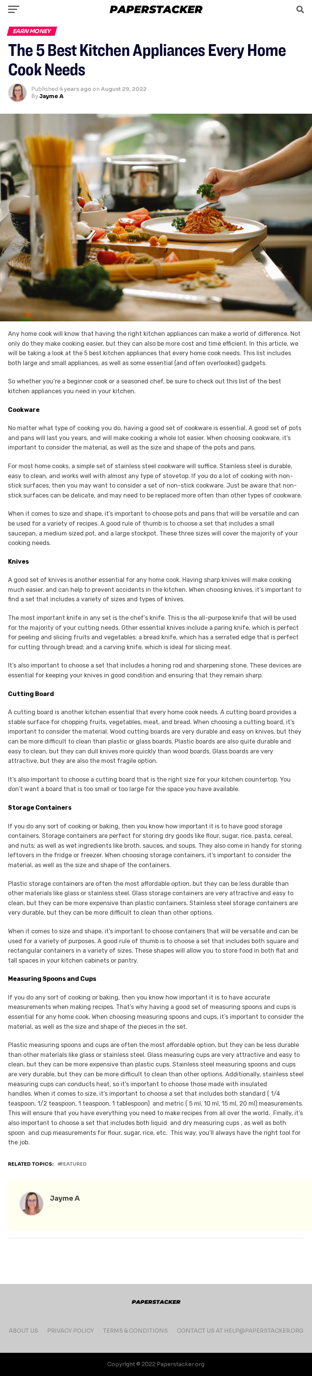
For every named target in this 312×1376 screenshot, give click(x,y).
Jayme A (51, 96)
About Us (23, 1330)
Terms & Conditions (135, 1330)
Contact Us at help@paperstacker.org (240, 1330)
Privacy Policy (70, 1330)
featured (73, 1164)
